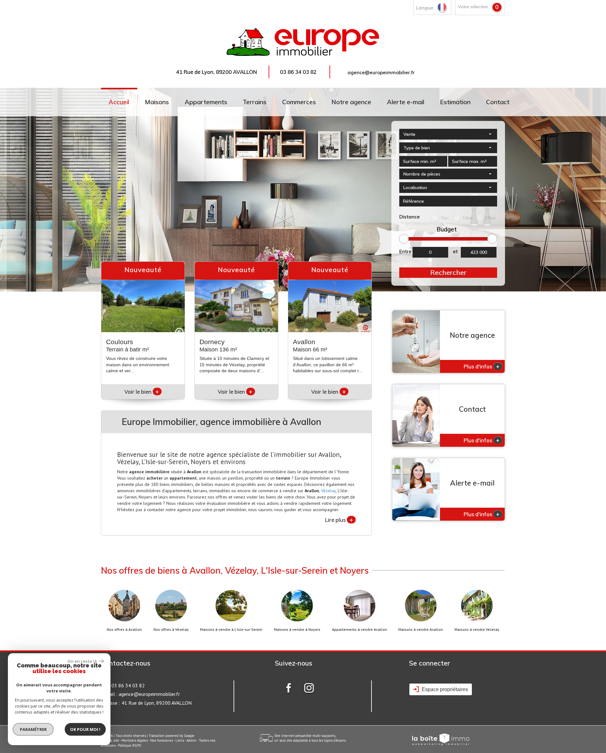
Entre (405, 251)
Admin (191, 740)
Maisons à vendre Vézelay (476, 629)
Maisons (157, 102)
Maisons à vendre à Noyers (297, 629)
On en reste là (82, 661)
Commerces (299, 102)
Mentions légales (135, 740)
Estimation (455, 102)
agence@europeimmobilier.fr (381, 72)
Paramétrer (33, 729)
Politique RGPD (129, 745)
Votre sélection (473, 6)
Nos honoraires (161, 740)
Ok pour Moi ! (85, 729)
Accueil (119, 102)
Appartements (206, 102)
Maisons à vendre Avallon (420, 629)
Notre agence (351, 102)
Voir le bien (141, 391)
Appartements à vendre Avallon (359, 629)
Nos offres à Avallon (124, 629)
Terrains (254, 102)
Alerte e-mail (405, 102)
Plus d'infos (482, 366)
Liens (179, 740)
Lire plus (339, 519)
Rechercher (448, 272)
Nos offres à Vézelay (171, 629)
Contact (497, 102)
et (455, 251)
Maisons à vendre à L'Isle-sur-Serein (231, 629)
